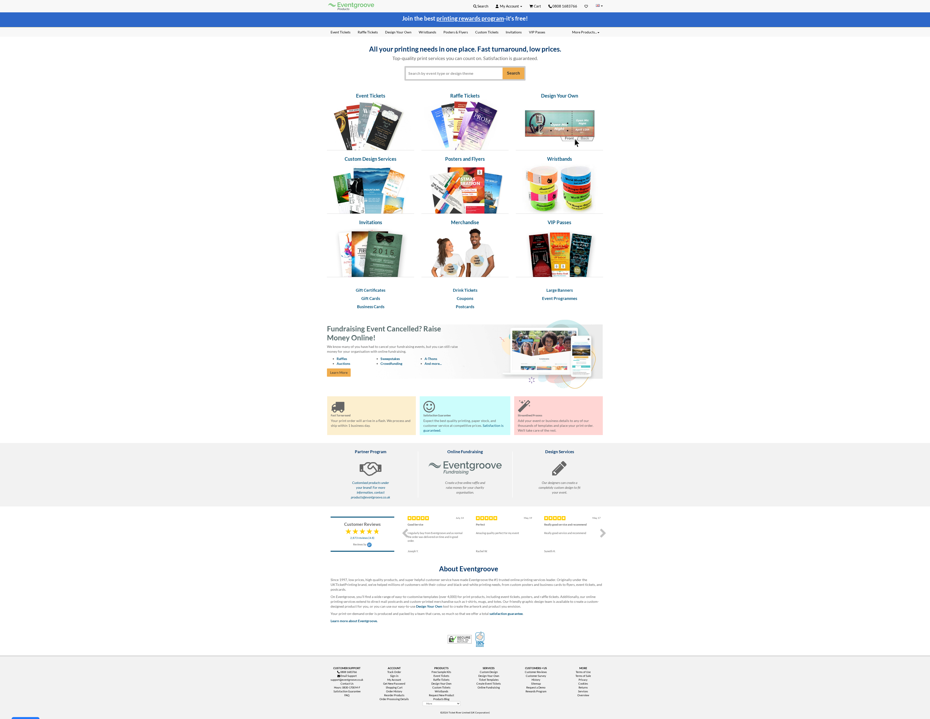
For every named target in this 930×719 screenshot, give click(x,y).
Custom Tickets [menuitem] (486, 32)
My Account (394, 679)
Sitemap (536, 683)
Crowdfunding (391, 363)
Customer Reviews (536, 671)
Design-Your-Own (488, 675)
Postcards (465, 306)
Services (583, 691)
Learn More (339, 372)
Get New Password (394, 683)
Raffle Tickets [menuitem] (368, 32)
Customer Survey (536, 675)
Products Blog (441, 699)
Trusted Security (459, 639)
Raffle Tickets (441, 679)
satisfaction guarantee (506, 614)
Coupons (465, 298)
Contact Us (347, 683)
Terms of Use (583, 671)
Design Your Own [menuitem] (398, 32)
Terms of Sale (583, 675)
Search (513, 73)
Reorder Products (394, 695)
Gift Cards (370, 298)
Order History (394, 691)
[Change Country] (599, 6)
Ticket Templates (489, 679)
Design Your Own (429, 606)
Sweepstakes (390, 359)
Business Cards (370, 306)
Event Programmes (559, 298)
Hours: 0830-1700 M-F (347, 687)
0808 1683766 (564, 6)
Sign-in (394, 675)
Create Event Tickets (488, 683)
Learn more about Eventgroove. (354, 621)
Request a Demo (535, 687)
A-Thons (431, 359)
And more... (433, 363)
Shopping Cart (394, 687)
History (536, 679)
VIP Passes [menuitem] (537, 32)
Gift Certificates (370, 290)
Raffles (342, 359)
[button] (481, 6)
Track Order (394, 671)
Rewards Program (536, 691)
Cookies (583, 683)
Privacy (583, 679)
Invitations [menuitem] (514, 32)
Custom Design (489, 671)
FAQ (346, 695)
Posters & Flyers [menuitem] (455, 32)
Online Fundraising (489, 687)
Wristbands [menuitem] (427, 32)
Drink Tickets (465, 290)
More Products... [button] (584, 32)
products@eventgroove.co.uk (370, 497)
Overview (583, 695)
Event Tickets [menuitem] (340, 32)
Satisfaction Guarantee (347, 691)
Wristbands (441, 691)
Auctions (343, 363)
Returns (583, 687)
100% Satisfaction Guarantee (480, 639)
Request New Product (441, 695)
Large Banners (559, 290)
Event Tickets (441, 675)
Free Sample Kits (441, 671)
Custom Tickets (441, 687)
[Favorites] (586, 6)
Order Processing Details (394, 699)
